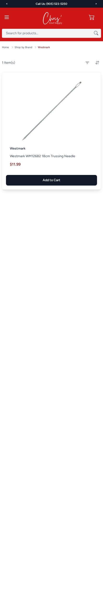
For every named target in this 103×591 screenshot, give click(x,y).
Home (5, 47)
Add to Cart (51, 180)
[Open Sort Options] (97, 63)
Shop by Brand (23, 47)
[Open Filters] (87, 63)
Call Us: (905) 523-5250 (51, 4)
